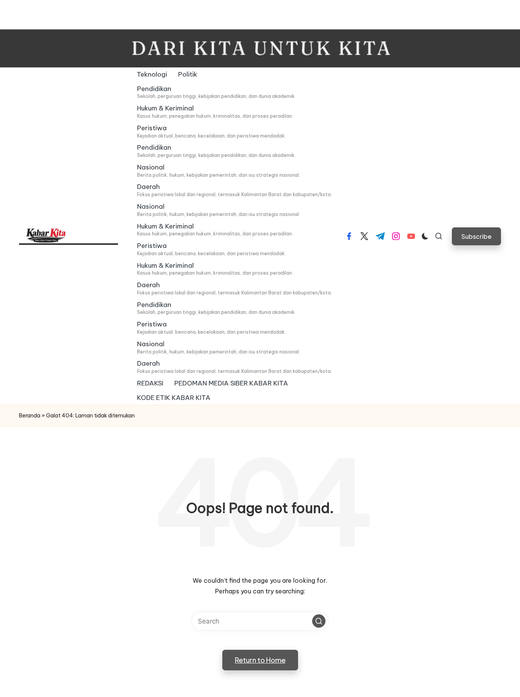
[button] (476, 236)
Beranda (29, 415)
